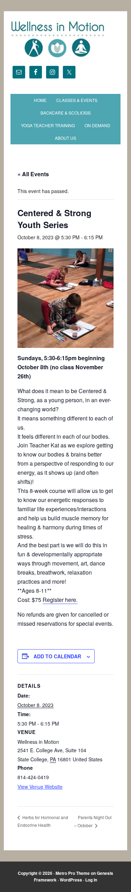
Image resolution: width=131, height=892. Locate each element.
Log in (91, 880)
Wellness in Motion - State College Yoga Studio (65, 39)
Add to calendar (57, 656)
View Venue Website (40, 786)
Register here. (60, 600)
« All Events (33, 174)
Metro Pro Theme (73, 873)
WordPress (71, 880)
